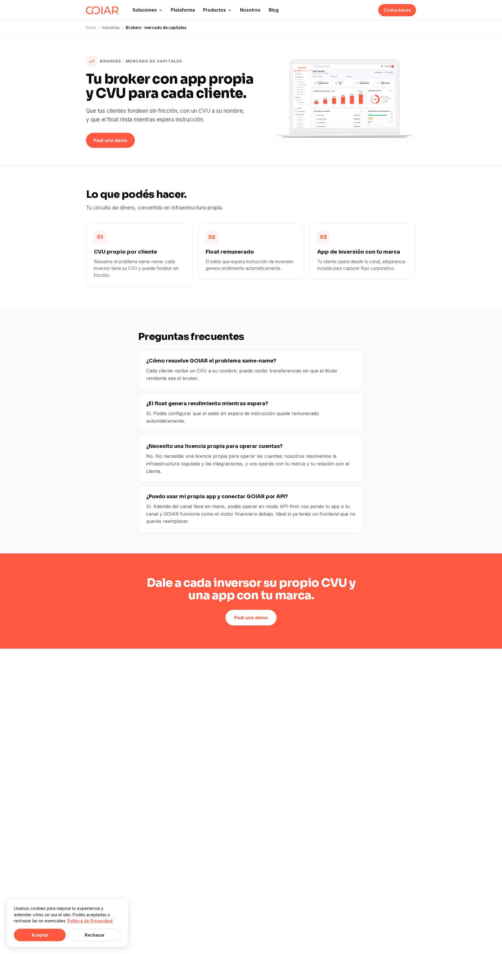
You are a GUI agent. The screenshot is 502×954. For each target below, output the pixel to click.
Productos (214, 10)
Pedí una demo (110, 140)
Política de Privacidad (89, 920)
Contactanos (397, 10)
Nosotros (250, 10)
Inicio (91, 27)
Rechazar (95, 935)
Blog (274, 10)
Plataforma (183, 10)
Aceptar (40, 935)
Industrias (111, 27)
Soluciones (144, 10)
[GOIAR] (102, 10)
